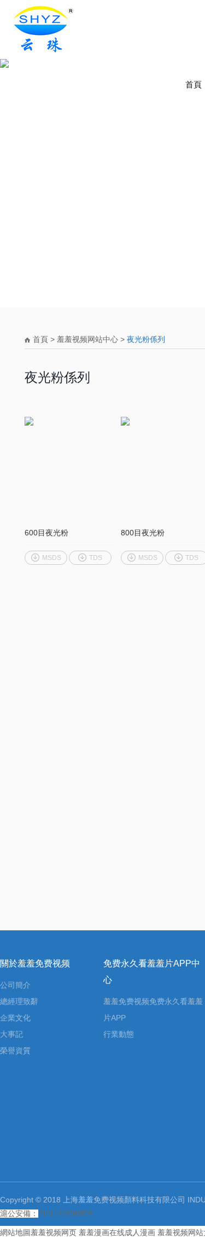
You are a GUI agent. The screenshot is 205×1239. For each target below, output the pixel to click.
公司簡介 (15, 985)
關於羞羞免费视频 (35, 963)
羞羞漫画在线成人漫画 (117, 1232)
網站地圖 (15, 1232)
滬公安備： (19, 1214)
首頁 (193, 84)
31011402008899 (65, 1214)
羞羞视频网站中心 (87, 339)
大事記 (11, 1034)
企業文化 (15, 1017)
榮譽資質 (15, 1050)
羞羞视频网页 (54, 1232)
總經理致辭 (19, 1001)
